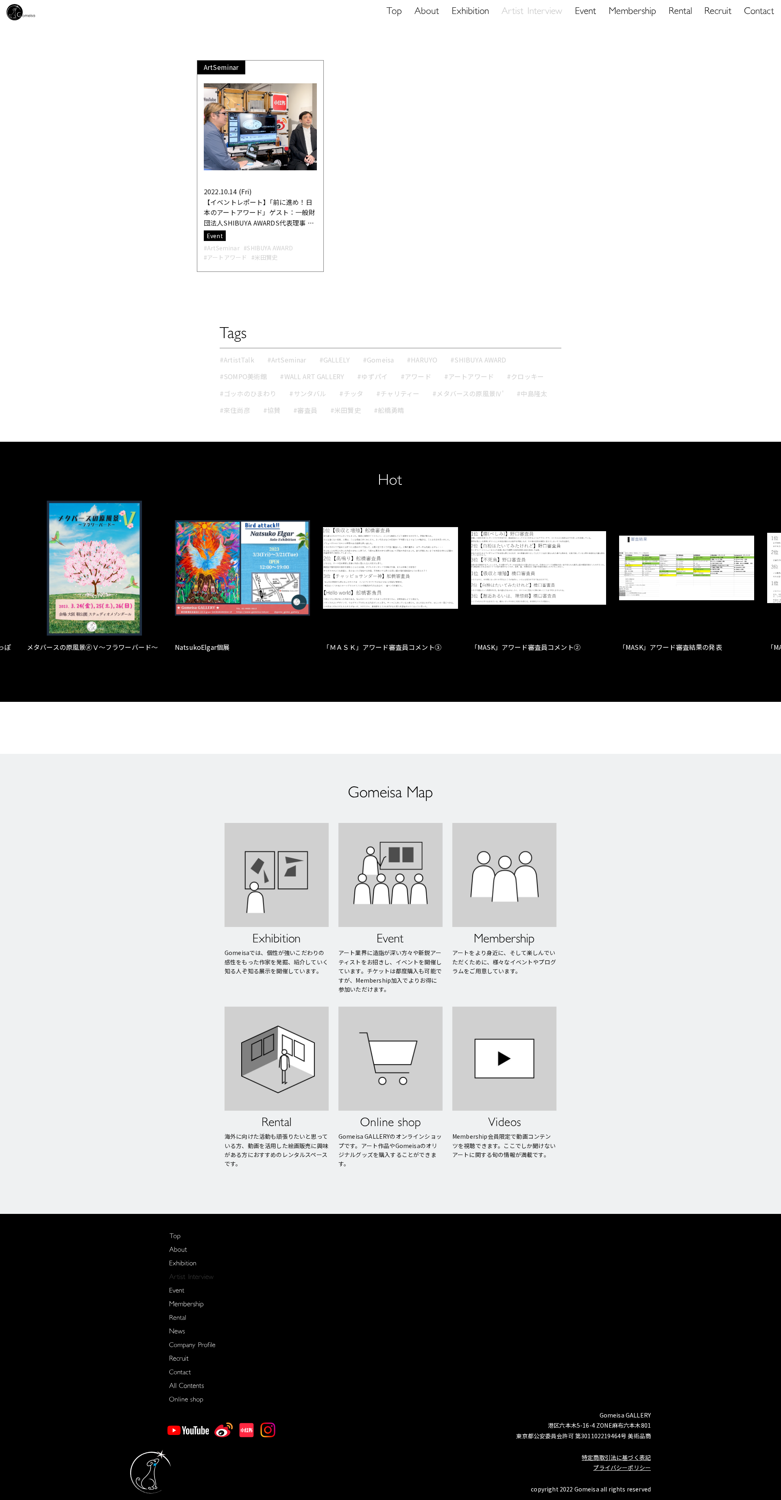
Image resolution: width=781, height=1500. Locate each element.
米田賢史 (347, 410)
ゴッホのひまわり (250, 393)
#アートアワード (225, 257)
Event (215, 236)
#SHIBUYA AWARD (268, 248)
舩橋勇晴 (391, 410)
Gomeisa (380, 360)
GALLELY (336, 360)
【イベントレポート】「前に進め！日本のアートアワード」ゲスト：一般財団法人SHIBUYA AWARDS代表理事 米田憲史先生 (259, 212)
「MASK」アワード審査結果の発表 (670, 647)
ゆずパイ (374, 376)
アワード (418, 376)
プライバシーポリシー (622, 1467)
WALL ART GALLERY (314, 376)
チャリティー (399, 393)
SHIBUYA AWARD (480, 360)
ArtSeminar (288, 360)
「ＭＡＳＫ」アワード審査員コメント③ (382, 647)
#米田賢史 (264, 257)
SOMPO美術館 (245, 376)
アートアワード (471, 376)
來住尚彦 (237, 410)
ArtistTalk (239, 360)
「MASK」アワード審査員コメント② (525, 647)
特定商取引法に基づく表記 (616, 1457)
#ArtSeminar (222, 248)
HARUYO (424, 360)
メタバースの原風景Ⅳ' (470, 393)
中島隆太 (534, 393)
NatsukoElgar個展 (202, 647)
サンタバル (310, 393)
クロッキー (527, 376)
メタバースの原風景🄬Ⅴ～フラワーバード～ (92, 647)
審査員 (307, 410)
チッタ (353, 393)
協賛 (273, 410)
